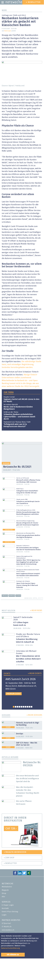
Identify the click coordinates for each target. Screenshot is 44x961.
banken (12, 595)
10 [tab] (31, 707)
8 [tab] (27, 707)
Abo (3, 896)
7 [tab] (25, 707)
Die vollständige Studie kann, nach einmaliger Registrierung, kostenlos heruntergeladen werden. (21, 364)
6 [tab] (23, 707)
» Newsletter (10, 863)
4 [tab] (19, 707)
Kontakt (5, 908)
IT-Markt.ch (6, 926)
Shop (4, 893)
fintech (5, 595)
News (4, 10)
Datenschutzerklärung (10, 948)
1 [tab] (13, 707)
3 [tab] (17, 707)
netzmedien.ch (8, 930)
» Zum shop (9, 858)
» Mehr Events (35, 673)
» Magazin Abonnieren (15, 852)
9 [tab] (29, 707)
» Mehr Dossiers (34, 715)
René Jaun (7, 31)
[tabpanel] (22, 687)
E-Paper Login (8, 905)
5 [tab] (21, 707)
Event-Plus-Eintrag (10, 911)
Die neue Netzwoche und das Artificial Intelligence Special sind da (27, 779)
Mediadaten (7, 887)
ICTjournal (6, 923)
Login (4, 915)
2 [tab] (15, 707)
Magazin (5, 890)
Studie (18, 595)
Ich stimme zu (13, 955)
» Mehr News (36, 610)
